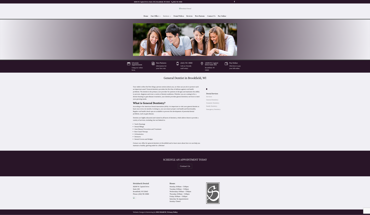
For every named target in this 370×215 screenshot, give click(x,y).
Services (166, 16)
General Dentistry (212, 100)
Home (146, 16)
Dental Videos (179, 16)
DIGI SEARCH (161, 212)
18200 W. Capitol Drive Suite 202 (211, 64)
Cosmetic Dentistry (212, 103)
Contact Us (211, 16)
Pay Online (222, 16)
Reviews (189, 16)
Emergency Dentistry (213, 109)
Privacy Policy (172, 212)
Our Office (155, 16)
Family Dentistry (211, 106)
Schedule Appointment (137, 64)
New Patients (200, 16)
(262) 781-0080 (186, 63)
